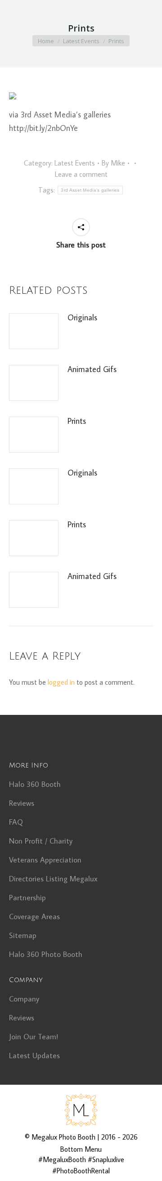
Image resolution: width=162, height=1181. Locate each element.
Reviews (21, 803)
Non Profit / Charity (40, 841)
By (113, 162)
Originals (82, 317)
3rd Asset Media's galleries (90, 190)
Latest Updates (34, 1055)
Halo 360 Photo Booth (45, 954)
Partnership (27, 898)
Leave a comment (81, 174)
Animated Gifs (92, 369)
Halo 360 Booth (35, 784)
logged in (61, 682)
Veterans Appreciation (45, 860)
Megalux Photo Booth (63, 1136)
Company (24, 999)
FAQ (16, 822)
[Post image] (33, 331)
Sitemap (22, 935)
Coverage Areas (34, 916)
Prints (77, 421)
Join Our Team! (33, 1037)
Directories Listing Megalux (53, 879)
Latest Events (74, 162)
